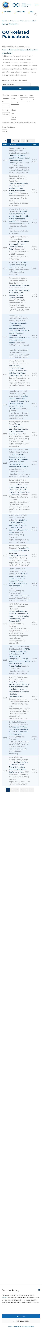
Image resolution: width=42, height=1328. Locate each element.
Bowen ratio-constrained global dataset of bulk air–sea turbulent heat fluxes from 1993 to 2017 (18, 371)
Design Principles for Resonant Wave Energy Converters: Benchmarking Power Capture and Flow (18, 767)
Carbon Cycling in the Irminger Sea (18, 264)
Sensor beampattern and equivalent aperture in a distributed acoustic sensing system (18, 429)
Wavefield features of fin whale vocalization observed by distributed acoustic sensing (19, 216)
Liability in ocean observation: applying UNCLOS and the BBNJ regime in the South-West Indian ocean (19, 490)
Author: (23, 95)
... (32, 141)
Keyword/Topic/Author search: (15, 80)
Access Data (20, 11)
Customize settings (21, 1321)
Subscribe (7, 11)
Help (31, 11)
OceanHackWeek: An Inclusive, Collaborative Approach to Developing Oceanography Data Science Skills (19, 616)
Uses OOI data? (15, 97)
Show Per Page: (8, 127)
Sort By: (5, 110)
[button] (39, 1290)
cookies (4, 1297)
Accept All (21, 1316)
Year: (31, 95)
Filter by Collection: (5, 98)
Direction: (13, 112)
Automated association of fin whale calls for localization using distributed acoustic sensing (18, 188)
